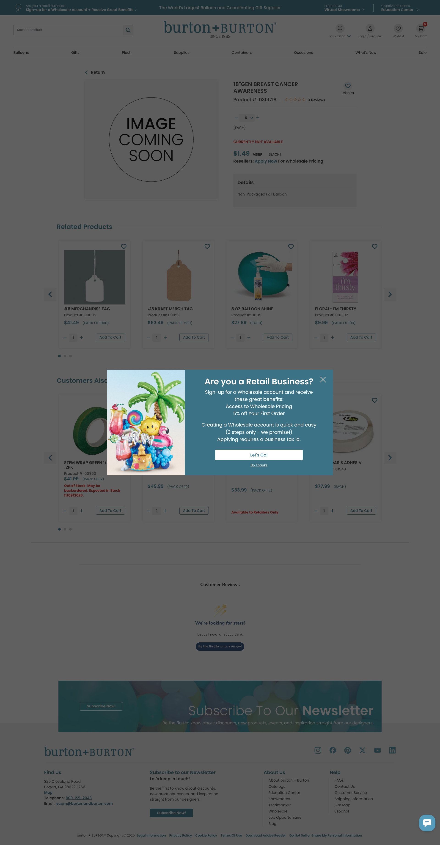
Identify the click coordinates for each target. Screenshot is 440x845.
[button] (427, 823)
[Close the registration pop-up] (323, 380)
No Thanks (258, 465)
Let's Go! (259, 455)
